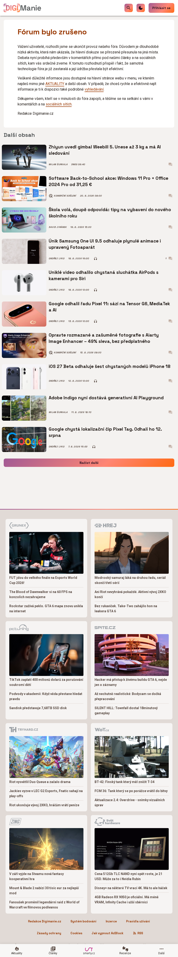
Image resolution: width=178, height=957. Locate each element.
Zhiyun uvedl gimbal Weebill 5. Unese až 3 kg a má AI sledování (105, 150)
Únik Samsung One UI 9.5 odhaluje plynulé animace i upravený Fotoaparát (105, 244)
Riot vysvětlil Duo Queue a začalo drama (39, 782)
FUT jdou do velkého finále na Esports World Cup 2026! (43, 580)
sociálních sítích (59, 104)
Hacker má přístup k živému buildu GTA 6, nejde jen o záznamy (131, 682)
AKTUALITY (54, 84)
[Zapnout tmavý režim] (141, 8)
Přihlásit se (161, 8)
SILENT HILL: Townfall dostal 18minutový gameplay (126, 710)
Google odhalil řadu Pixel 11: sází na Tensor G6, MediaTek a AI (109, 307)
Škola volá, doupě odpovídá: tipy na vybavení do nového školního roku (110, 213)
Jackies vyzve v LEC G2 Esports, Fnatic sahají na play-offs (46, 793)
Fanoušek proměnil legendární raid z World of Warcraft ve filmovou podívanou (44, 904)
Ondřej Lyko (56, 258)
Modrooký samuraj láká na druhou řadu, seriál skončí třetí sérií (130, 580)
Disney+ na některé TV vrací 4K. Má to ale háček (131, 888)
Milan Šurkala (58, 164)
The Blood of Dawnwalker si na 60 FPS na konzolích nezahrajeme (40, 594)
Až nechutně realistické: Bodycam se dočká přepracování (128, 696)
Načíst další (89, 463)
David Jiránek (58, 227)
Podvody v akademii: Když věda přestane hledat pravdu (45, 696)
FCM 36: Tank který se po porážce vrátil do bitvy (131, 791)
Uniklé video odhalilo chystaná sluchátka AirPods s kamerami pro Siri (104, 275)
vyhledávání (94, 89)
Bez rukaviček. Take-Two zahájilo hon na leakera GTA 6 (126, 608)
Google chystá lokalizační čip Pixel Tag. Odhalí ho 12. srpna (105, 432)
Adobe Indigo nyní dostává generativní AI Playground (106, 398)
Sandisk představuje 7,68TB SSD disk (38, 708)
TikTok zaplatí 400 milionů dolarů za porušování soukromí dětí (46, 682)
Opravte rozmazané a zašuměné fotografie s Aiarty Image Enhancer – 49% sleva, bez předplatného (104, 338)
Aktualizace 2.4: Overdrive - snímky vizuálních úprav (130, 802)
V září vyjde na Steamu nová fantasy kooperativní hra (36, 876)
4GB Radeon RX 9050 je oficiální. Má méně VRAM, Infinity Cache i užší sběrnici (127, 899)
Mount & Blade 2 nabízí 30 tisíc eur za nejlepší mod (44, 890)
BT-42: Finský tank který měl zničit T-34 (124, 782)
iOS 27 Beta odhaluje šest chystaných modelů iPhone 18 (109, 366)
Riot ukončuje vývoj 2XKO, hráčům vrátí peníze (44, 805)
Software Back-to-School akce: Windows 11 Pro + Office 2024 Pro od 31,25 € (108, 181)
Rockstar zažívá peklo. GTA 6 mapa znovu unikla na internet (46, 608)
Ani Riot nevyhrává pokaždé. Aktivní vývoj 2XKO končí (130, 594)
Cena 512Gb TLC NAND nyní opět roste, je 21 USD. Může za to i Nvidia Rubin (128, 876)
